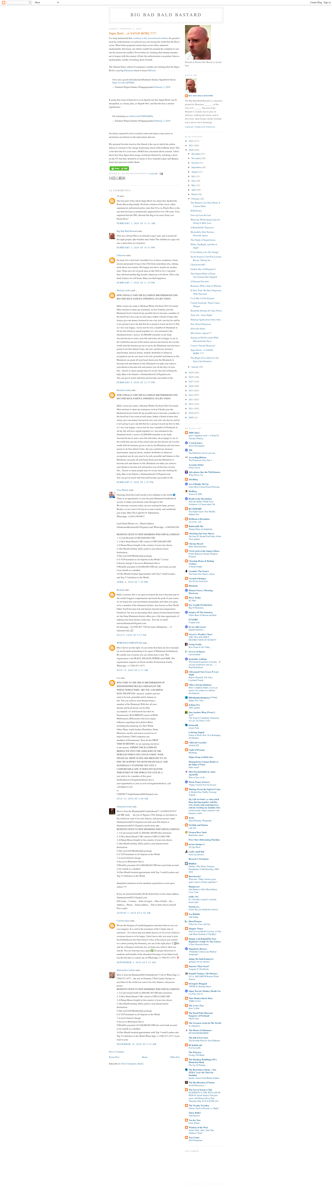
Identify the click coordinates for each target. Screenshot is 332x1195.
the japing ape (195, 1044)
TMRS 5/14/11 (195, 1001)
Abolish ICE (194, 745)
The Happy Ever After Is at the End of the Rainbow (205, 359)
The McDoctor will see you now (202, 452)
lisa (118, 677)
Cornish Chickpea (197, 578)
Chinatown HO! (198, 264)
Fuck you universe (196, 854)
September (196, 167)
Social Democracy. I (197, 1085)
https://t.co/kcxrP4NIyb (123, 82)
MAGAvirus (196, 210)
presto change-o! (197, 844)
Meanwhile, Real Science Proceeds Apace (202, 233)
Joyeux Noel (194, 727)
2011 (191, 408)
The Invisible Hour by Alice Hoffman (204, 1040)
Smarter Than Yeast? (199, 966)
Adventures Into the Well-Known (204, 472)
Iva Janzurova (194, 1025)
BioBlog (193, 491)
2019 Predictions (195, 1140)
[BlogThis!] (114, 178)
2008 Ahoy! (194, 432)
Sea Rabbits (194, 914)
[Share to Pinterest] (123, 178)
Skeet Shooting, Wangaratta (200, 820)
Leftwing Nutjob (196, 732)
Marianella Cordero (126, 970)
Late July (192, 827)
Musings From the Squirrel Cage (204, 789)
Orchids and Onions (198, 825)
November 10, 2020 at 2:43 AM (136, 1044)
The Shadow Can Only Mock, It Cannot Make (205, 204)
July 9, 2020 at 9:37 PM (131, 634)
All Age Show (195, 847)
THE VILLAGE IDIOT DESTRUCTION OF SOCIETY (202, 638)
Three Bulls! (195, 1112)
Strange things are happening (200, 529)
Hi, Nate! (192, 600)
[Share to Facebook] (120, 178)
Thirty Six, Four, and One (199, 924)
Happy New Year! (196, 700)
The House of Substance (200, 1030)
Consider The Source (199, 571)
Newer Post (114, 1057)
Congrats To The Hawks (199, 969)
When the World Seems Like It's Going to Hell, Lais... (205, 221)
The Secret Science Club (200, 1089)
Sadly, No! (194, 896)
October (195, 162)
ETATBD (193, 619)
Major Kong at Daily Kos (201, 757)
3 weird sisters (195, 442)
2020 (191, 149)
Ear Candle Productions (200, 604)
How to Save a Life (197, 777)
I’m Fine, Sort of (196, 993)
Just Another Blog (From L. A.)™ (202, 713)
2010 (191, 412)
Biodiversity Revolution (200, 498)
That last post (194, 1115)
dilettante (193, 585)
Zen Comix (194, 1137)
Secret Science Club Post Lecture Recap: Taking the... (206, 258)
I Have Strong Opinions (200, 684)
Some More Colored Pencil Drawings (204, 486)
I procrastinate (194, 654)
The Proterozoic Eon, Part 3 (200, 460)
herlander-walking (198, 659)
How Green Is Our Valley (199, 647)
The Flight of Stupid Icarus (203, 239)
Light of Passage (197, 749)
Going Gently (195, 644)
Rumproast (194, 886)
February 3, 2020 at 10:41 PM (136, 247)
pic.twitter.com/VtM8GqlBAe (139, 116)
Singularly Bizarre (198, 948)
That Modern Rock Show (201, 998)
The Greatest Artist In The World (205, 1023)
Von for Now (195, 1120)
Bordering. (193, 752)
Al (118, 195)
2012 (191, 403)
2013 (191, 399)
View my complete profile (200, 127)
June (193, 180)
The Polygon (195, 1052)
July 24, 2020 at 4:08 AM (132, 798)
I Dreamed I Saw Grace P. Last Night (203, 673)
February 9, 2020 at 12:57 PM (136, 382)
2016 (191, 385)
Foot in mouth (194, 1047)
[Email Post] (161, 173)
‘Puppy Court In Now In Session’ (203, 784)
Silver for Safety (198, 328)
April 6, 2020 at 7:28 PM (132, 581)
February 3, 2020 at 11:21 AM (136, 223)
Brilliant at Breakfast (199, 518)
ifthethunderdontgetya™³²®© (203, 697)
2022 (191, 140)
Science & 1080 (195, 494)
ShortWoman (195, 921)
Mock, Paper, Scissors (199, 781)
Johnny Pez (194, 704)
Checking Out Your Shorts (201, 533)
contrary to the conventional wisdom (150, 38)
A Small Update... (196, 566)
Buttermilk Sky (196, 526)
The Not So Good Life (198, 581)
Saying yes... (194, 906)
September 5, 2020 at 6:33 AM (136, 962)
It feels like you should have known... (204, 909)
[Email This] (110, 178)
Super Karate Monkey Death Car (205, 991)
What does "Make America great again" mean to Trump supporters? (203, 880)
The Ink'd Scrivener (198, 1037)
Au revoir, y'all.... (196, 521)
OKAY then (194, 1018)
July (193, 176)
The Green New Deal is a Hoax (202, 574)
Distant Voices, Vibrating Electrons (201, 592)
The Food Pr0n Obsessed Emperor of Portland (201, 1014)
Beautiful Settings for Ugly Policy (206, 310)
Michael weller (124, 290)
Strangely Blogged (198, 983)
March (194, 194)
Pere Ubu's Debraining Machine (204, 839)
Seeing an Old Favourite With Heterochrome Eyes (204, 339)
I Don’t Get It (194, 467)
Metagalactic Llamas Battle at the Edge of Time (203, 763)
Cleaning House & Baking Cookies (201, 562)
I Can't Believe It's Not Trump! (205, 252)
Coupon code (194, 622)
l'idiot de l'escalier (198, 742)
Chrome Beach (196, 543)
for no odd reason (197, 626)
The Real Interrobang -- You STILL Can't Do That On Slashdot (202, 1072)
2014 (191, 394)
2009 (191, 417)
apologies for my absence (199, 961)
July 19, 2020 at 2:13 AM (132, 670)
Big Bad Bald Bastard (166, 14)
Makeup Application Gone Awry (206, 319)
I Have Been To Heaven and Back (202, 615)
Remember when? (196, 835)
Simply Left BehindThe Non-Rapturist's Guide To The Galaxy (205, 940)
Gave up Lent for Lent (201, 215)
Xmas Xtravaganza (196, 445)
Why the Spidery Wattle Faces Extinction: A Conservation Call (202, 503)
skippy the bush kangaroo (201, 958)
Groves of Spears (197, 651)
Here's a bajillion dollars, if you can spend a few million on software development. (203, 690)
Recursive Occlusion (199, 858)
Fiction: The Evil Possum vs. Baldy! (204, 1108)
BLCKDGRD (195, 508)
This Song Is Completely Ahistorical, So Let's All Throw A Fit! (204, 719)
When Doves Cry (196, 474)
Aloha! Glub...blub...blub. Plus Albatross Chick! (201, 1131)
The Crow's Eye (196, 1005)
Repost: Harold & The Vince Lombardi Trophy (201, 678)
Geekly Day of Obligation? (203, 269)
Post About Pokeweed (201, 324)
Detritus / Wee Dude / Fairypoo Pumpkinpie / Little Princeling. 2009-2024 (204, 869)
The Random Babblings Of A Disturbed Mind (203, 1061)
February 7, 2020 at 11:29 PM (136, 282)
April (194, 189)
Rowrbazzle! (195, 876)
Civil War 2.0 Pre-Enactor (202, 298)
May (193, 185)
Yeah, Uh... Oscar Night (201, 315)
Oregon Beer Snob (198, 832)
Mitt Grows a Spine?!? (201, 333)
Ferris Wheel (194, 1123)
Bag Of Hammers (196, 607)
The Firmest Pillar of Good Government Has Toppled (204, 275)
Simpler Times (196, 928)
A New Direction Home (199, 944)
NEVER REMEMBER (199, 1033)
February (195, 198)
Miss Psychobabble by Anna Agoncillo (202, 773)
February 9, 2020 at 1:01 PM (135, 482)
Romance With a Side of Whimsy (206, 285)
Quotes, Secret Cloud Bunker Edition (204, 1078)
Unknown (121, 255)
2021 (191, 145)
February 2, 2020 (162, 87)
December (196, 153)
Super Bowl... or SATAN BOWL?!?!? (202, 351)
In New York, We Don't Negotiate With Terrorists (206, 292)
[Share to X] (117, 178)
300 (190, 450)
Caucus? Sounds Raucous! (203, 345)
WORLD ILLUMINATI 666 (129, 642)
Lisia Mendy (123, 489)
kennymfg (193, 725)
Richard (120, 589)
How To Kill (194, 1008)
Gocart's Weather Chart (200, 634)
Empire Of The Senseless (201, 612)
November (196, 158)
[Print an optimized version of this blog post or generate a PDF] (119, 171)
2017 (191, 381)
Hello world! (194, 767)
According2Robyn (197, 457)
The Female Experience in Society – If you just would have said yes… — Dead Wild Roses (204, 664)
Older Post (175, 1057)
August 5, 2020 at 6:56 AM (134, 912)
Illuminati (128, 70)
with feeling (193, 916)
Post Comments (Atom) (132, 1063)
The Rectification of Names (202, 1082)
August (195, 171)
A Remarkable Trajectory (202, 227)
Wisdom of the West (198, 1127)
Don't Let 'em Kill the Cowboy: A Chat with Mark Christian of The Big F (205, 932)
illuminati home (124, 806)
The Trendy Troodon (199, 1105)
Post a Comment (116, 1051)
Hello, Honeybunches (197, 546)
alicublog (193, 479)
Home (144, 1057)
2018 (191, 377)
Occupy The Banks (197, 1055)
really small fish (196, 851)
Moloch (151, 70)
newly (191, 817)
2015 (191, 390)
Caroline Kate (123, 920)
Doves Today (195, 597)
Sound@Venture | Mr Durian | (203, 973)
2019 (191, 372)
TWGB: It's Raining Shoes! (200, 986)
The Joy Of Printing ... (198, 1065)
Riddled (192, 863)
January (195, 366)
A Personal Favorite (200, 281)
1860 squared (194, 707)
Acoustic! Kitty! (196, 464)
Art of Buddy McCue (199, 484)
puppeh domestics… (197, 629)
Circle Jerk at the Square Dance (204, 550)
